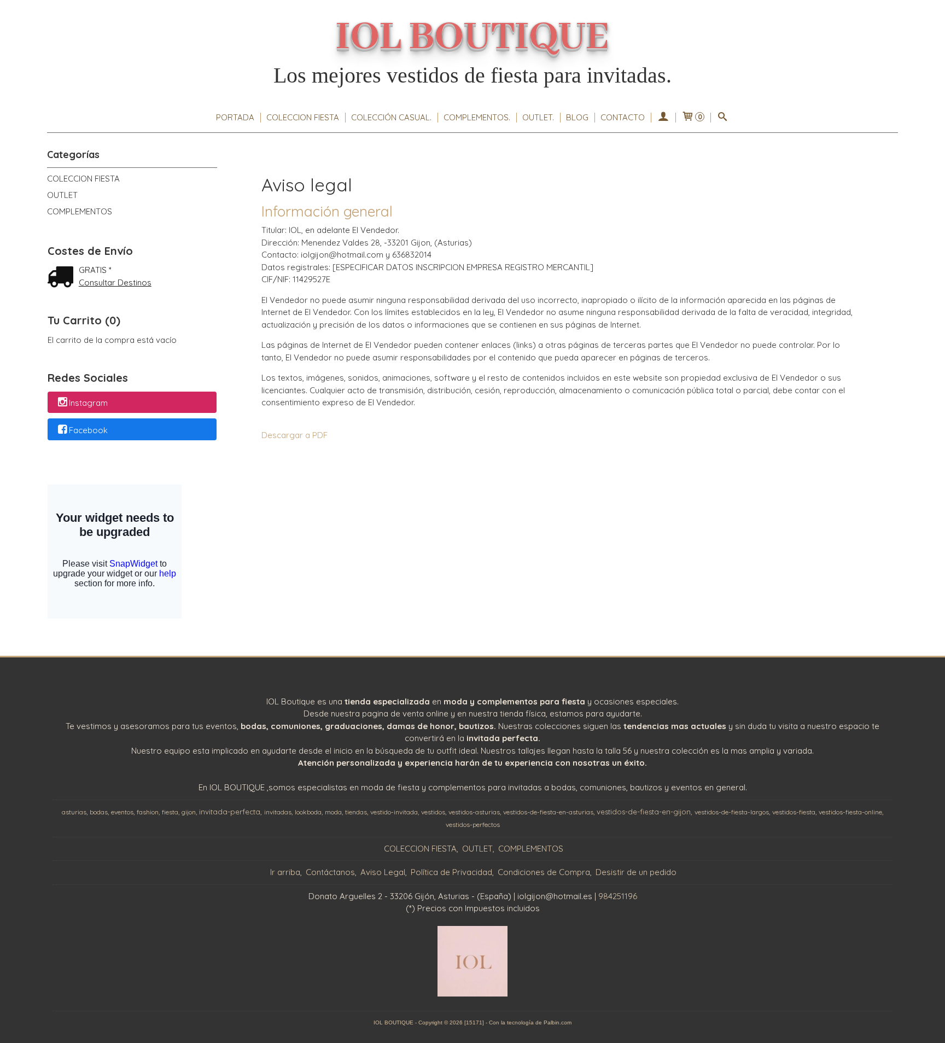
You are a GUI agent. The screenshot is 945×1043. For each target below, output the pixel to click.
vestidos (433, 812)
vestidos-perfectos (473, 824)
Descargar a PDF (294, 435)
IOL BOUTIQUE (472, 37)
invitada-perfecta (229, 811)
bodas (99, 812)
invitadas (277, 812)
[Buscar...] (722, 117)
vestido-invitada (394, 812)
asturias (74, 812)
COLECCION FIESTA (302, 117)
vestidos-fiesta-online (850, 812)
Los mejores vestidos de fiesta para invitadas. (472, 75)
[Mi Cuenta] (663, 117)
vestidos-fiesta (793, 812)
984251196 (617, 896)
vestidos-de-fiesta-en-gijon (644, 811)
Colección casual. (391, 117)
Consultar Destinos (115, 282)
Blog (577, 117)
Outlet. (538, 117)
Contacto (622, 117)
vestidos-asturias (474, 812)
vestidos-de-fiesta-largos (732, 812)
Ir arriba (285, 872)
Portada (235, 117)
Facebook (88, 430)
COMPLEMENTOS (79, 211)
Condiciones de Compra (544, 872)
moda (333, 812)
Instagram (88, 403)
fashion (148, 812)
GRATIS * (95, 270)
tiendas (356, 812)
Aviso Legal (382, 872)
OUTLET (62, 195)
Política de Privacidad (451, 872)
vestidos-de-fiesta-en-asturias (548, 812)
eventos (122, 812)
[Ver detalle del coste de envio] (63, 278)
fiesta (170, 812)
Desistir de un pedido (636, 872)
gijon (189, 812)
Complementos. (477, 117)
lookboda (308, 812)
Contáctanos (330, 872)
